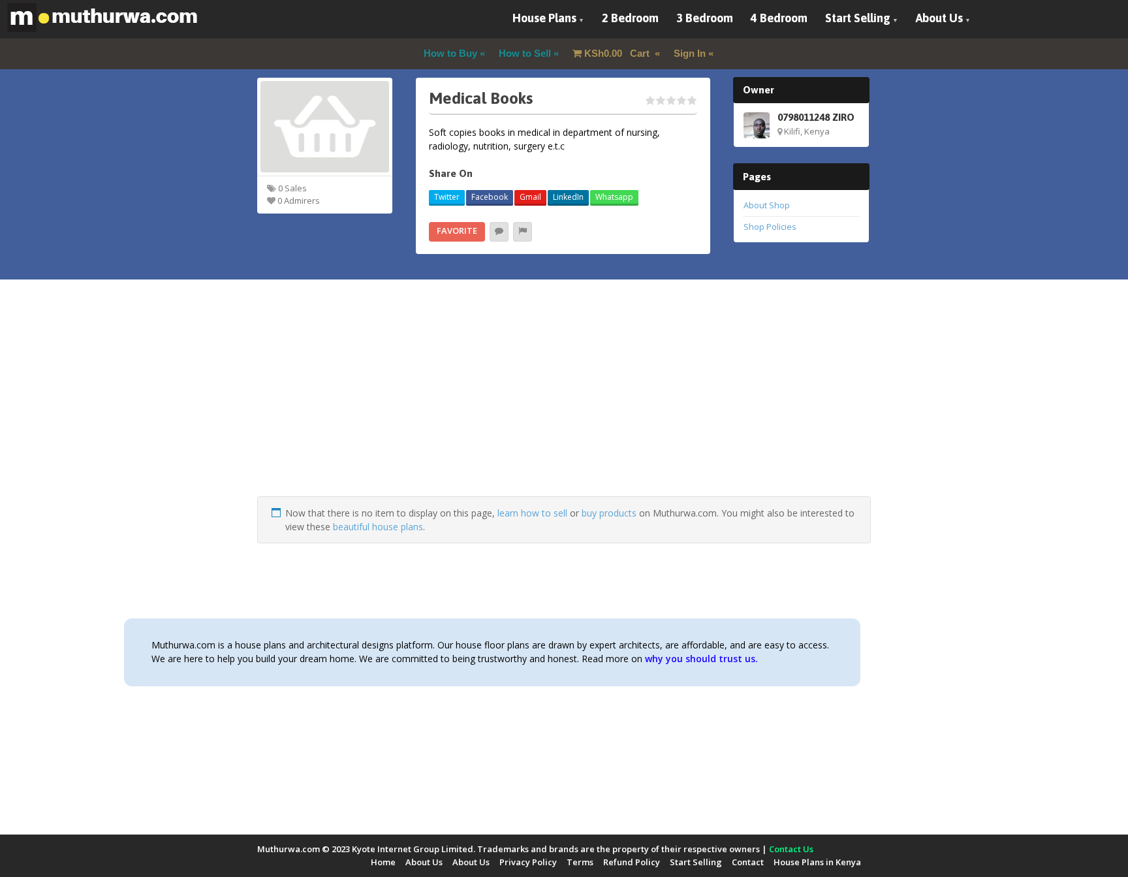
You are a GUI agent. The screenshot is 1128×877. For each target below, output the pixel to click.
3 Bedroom (704, 18)
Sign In (690, 53)
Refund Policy (631, 862)
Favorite (457, 230)
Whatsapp (614, 196)
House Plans (544, 18)
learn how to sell (532, 513)
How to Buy (450, 53)
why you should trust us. (701, 658)
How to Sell (525, 53)
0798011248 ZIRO (815, 117)
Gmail (530, 196)
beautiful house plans (378, 526)
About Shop (767, 205)
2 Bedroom (630, 18)
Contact (748, 862)
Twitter (447, 196)
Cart (618, 53)
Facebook (489, 196)
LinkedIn (568, 196)
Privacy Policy (528, 862)
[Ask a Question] (499, 232)
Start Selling (857, 18)
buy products (609, 513)
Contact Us (791, 849)
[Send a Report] (522, 232)
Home (383, 862)
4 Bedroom (779, 18)
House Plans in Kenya (817, 862)
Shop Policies (770, 226)
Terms (580, 862)
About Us (939, 18)
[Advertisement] (564, 404)
